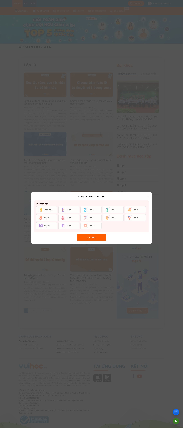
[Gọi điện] (176, 421)
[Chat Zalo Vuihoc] (176, 412)
